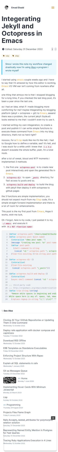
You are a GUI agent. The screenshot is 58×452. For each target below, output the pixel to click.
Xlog (33, 67)
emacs (20, 79)
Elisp (38, 199)
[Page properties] (52, 49)
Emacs (5, 86)
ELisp (19, 140)
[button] (53, 7)
